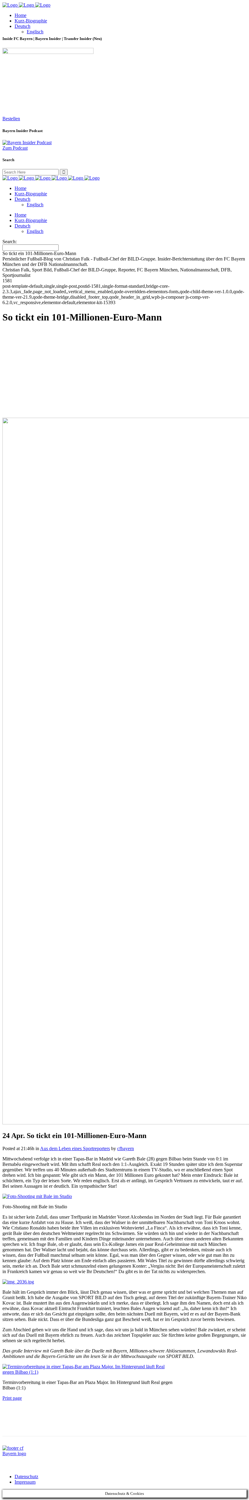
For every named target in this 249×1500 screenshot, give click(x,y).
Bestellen (11, 118)
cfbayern (125, 1148)
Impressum (25, 1482)
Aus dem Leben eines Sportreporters (75, 1148)
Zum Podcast (15, 148)
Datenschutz (26, 1476)
